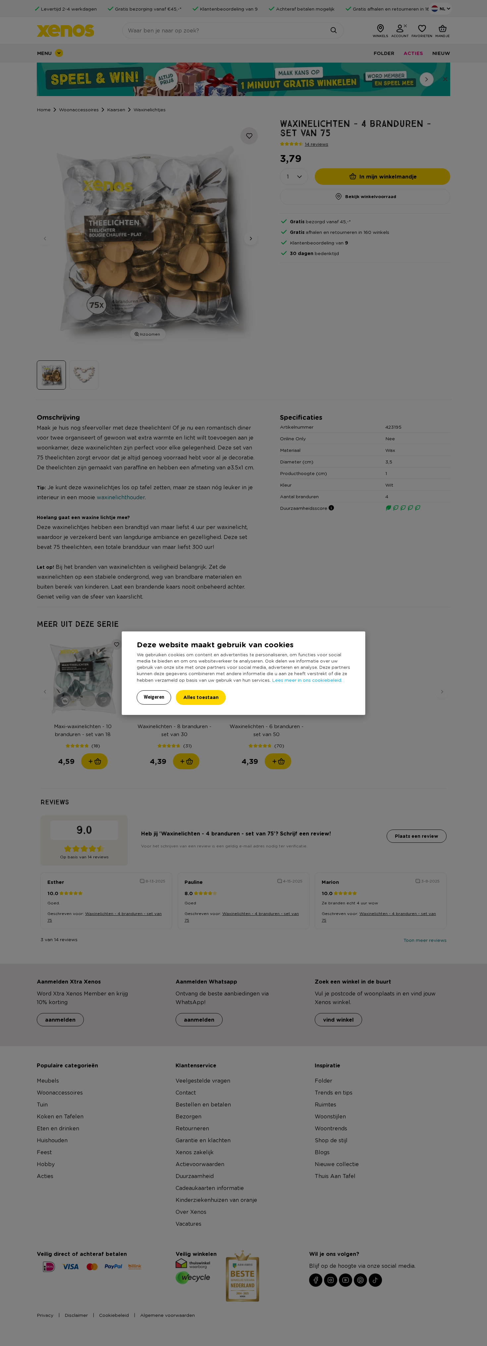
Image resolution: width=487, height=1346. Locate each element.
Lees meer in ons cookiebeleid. (307, 680)
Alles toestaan (201, 697)
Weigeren (154, 697)
